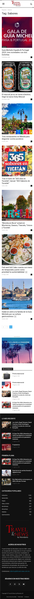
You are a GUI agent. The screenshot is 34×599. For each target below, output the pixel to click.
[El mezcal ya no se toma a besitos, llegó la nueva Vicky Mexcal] (17, 76)
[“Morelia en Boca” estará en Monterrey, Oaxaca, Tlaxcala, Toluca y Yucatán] (17, 205)
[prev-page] (3, 326)
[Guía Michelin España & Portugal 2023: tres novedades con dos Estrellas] (17, 32)
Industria (4, 47)
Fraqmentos (16, 444)
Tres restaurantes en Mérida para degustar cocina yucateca (16, 137)
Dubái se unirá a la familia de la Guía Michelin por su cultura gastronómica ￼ (17, 314)
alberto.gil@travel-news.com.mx (20, 571)
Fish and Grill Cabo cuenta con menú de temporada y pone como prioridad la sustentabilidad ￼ (17, 269)
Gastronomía (5, 91)
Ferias (3, 220)
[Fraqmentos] (6, 447)
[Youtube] (23, 584)
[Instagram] (15, 584)
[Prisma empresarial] (6, 376)
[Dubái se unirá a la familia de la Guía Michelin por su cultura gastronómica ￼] (17, 294)
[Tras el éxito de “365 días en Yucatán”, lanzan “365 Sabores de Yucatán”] (17, 160)
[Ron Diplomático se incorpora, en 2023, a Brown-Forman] (6, 482)
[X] (19, 584)
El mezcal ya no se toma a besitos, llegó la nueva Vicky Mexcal (16, 95)
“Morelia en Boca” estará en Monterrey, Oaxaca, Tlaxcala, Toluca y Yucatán (17, 225)
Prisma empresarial (18, 373)
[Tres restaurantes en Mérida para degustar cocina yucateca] (17, 118)
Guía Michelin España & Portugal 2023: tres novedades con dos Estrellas (15, 52)
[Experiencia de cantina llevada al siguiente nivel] (6, 473)
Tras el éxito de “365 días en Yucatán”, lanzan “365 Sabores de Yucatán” (16, 181)
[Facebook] (10, 584)
